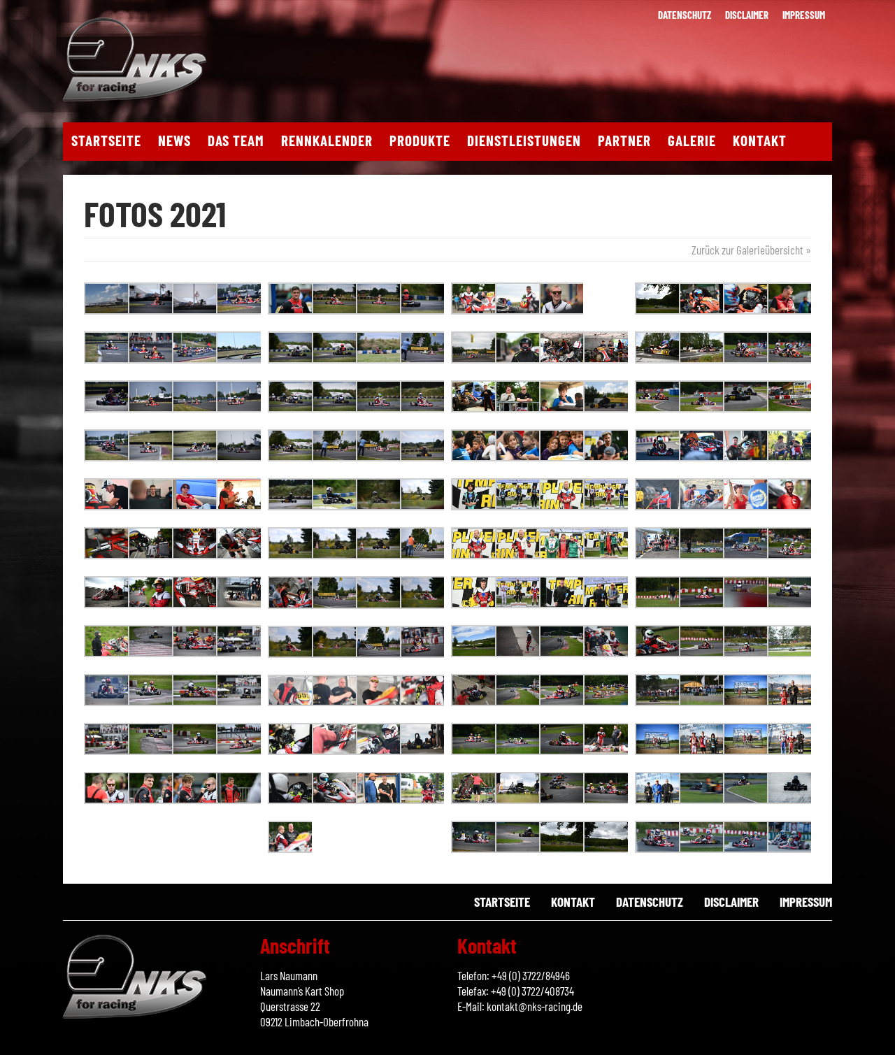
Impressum (803, 14)
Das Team (236, 140)
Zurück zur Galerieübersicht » (751, 250)
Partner (624, 140)
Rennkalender (327, 140)
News (174, 140)
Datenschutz (684, 14)
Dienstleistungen (524, 140)
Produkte (419, 140)
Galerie (692, 140)
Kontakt (760, 140)
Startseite (106, 140)
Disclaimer (746, 14)
